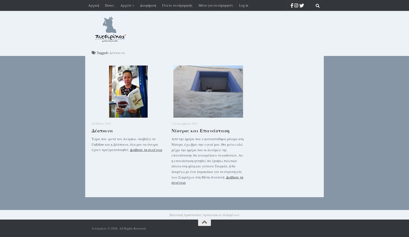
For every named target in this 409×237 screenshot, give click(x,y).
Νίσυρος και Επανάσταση (200, 130)
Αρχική (93, 5)
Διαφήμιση (148, 5)
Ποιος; (109, 5)
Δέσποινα (102, 130)
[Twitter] (301, 5)
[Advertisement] (283, 119)
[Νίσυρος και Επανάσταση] (208, 92)
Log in (243, 5)
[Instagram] (296, 5)
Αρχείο (125, 5)
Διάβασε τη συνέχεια (146, 149)
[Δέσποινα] (128, 92)
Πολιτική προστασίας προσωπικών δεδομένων (204, 215)
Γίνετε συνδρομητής (177, 5)
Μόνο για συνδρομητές (216, 5)
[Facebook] (292, 5)
